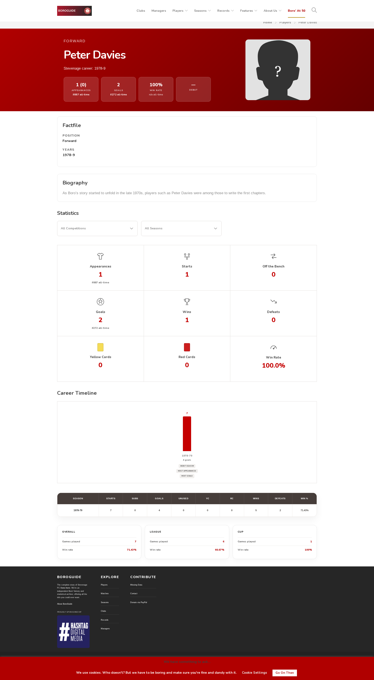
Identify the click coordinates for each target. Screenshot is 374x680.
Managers (159, 11)
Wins (256, 498)
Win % (304, 498)
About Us (270, 11)
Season (78, 498)
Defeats (280, 498)
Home (267, 22)
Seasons (200, 11)
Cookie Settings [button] (254, 672)
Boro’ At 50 (296, 11)
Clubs (141, 11)
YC (207, 498)
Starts (110, 498)
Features (246, 11)
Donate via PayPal (138, 602)
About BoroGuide (64, 604)
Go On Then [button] (285, 673)
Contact (133, 593)
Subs (135, 498)
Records (223, 11)
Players (177, 11)
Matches (105, 593)
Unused (183, 498)
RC (232, 498)
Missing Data (136, 585)
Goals (159, 498)
